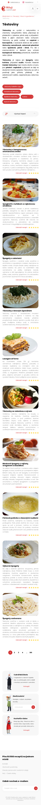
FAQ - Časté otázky (9, 773)
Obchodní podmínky (10, 767)
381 (30, 653)
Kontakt (5, 764)
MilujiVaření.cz (7, 16)
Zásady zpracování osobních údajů (15, 770)
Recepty (16, 16)
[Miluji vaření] (9, 8)
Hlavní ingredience (27, 16)
